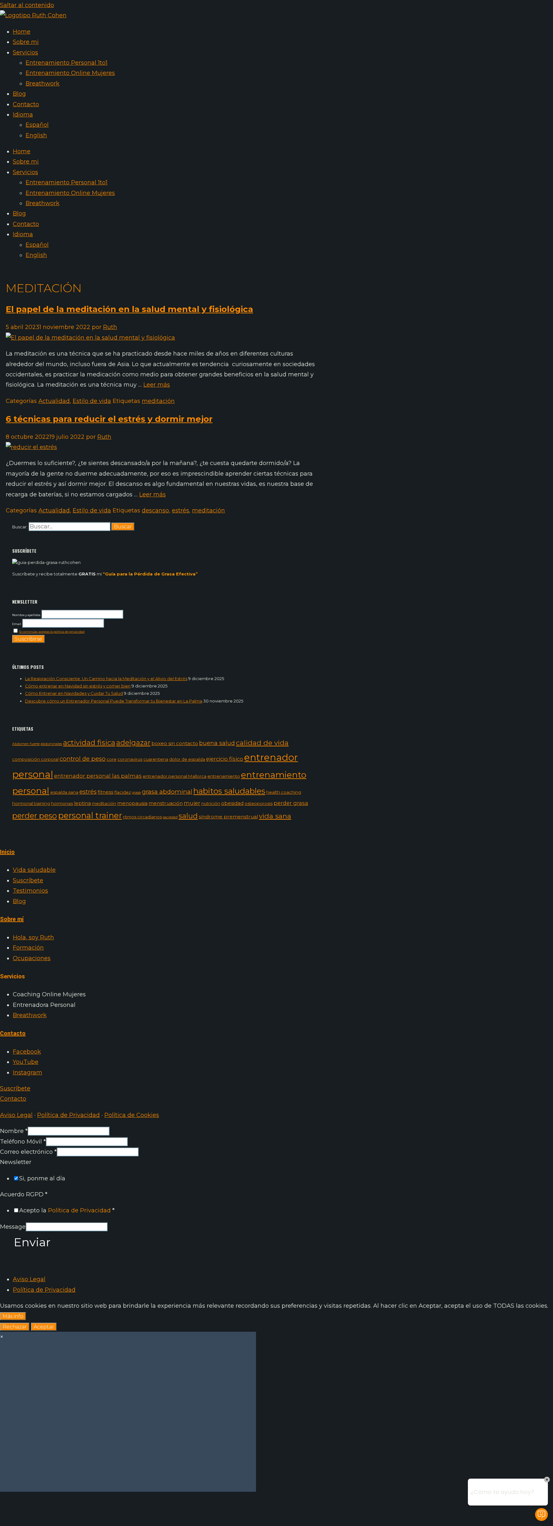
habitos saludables (229, 791)
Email (16, 624)
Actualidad (54, 401)
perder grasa (291, 803)
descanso (155, 510)
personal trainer (90, 815)
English (36, 135)
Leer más (156, 384)
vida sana (275, 816)
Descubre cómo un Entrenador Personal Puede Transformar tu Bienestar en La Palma (113, 700)
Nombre (14, 1131)
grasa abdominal (167, 791)
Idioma (23, 114)
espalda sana (64, 792)
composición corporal (35, 759)
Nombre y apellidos (26, 615)
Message (13, 1226)
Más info (13, 1316)
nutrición (210, 803)
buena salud (217, 743)
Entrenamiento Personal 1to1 (67, 62)
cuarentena (155, 759)
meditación (158, 401)
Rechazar (15, 1327)
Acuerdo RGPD (23, 1194)
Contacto (26, 104)
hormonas (62, 803)
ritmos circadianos (142, 816)
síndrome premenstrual (228, 817)
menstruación (165, 803)
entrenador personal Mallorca (174, 776)
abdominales (51, 744)
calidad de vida (262, 743)
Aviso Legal (16, 1115)
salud (188, 815)
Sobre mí (12, 919)
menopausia (132, 803)
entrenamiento (223, 776)
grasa (136, 793)
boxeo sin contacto (174, 743)
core (111, 759)
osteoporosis (258, 803)
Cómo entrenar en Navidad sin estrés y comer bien (78, 685)
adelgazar (133, 742)
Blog (19, 93)
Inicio (7, 852)
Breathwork (43, 83)
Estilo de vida (92, 401)
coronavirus (129, 759)
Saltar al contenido (27, 5)
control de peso (83, 758)
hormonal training (31, 803)
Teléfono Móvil (23, 1141)
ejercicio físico (224, 759)
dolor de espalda (187, 759)
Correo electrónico (28, 1151)
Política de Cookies (131, 1115)
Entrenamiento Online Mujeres (70, 72)
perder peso (34, 815)
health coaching (283, 792)
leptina (82, 803)
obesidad (232, 803)
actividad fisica (89, 742)
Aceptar (44, 1327)
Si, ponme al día (42, 1178)
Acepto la (67, 1210)
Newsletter (15, 1162)
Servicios (25, 52)
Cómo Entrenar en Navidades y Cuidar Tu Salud (74, 693)
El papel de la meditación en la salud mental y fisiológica (129, 309)
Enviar (32, 1242)
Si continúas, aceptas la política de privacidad (51, 631)
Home (21, 31)
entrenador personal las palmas (98, 776)
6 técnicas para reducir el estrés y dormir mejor (109, 419)
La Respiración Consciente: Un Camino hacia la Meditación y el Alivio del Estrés (106, 678)
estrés (180, 510)
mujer (192, 803)
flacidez (122, 792)
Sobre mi (26, 41)
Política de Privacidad (68, 1115)
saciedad (170, 817)
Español (37, 124)
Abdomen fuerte (26, 744)
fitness (105, 792)
